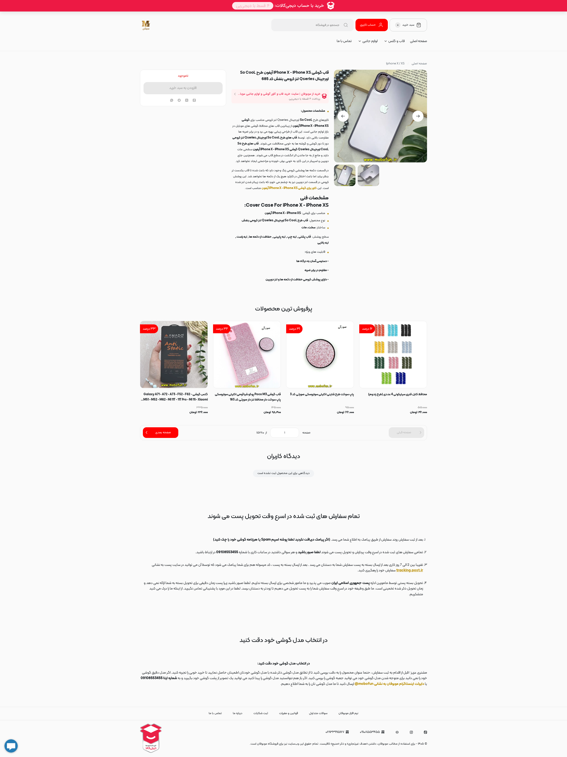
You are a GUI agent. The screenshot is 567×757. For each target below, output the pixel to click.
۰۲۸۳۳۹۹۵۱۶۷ (335, 732)
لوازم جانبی (370, 41)
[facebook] (194, 101)
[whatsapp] (171, 101)
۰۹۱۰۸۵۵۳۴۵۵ (370, 732)
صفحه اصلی (418, 41)
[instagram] (411, 732)
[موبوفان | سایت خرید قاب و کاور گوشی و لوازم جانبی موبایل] (146, 25)
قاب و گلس (396, 41)
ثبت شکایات (260, 713)
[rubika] (397, 732)
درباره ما (237, 713)
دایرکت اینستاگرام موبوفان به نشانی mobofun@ (389, 684)
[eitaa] (425, 732)
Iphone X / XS (395, 63)
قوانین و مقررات (288, 713)
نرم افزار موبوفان (348, 713)
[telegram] (179, 101)
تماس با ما (344, 41)
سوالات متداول (318, 713)
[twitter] (186, 101)
